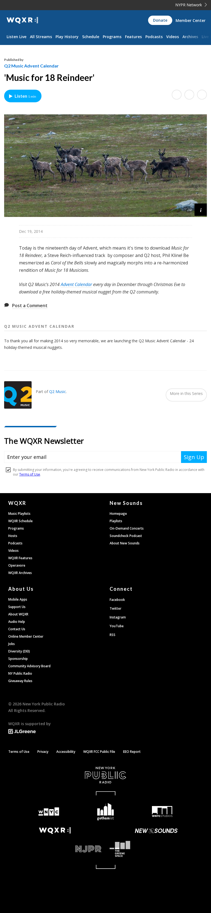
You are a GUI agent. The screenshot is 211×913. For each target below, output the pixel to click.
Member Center (191, 20)
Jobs (11, 643)
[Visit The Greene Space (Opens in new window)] (156, 849)
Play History (67, 36)
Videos (172, 36)
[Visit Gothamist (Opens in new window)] (105, 811)
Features (133, 36)
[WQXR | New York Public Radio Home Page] (22, 20)
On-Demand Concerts (127, 528)
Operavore (16, 565)
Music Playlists (19, 513)
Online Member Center (25, 636)
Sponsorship (18, 658)
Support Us (17, 606)
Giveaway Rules (20, 681)
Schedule (90, 36)
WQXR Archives (20, 572)
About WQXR (18, 614)
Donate (160, 20)
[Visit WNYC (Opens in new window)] (48, 811)
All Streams (41, 36)
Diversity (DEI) (19, 651)
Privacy (42, 751)
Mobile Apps (17, 599)
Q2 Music (57, 391)
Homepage (118, 513)
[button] (201, 209)
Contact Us (16, 629)
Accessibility (65, 751)
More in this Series (186, 393)
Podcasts (154, 36)
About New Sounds (125, 543)
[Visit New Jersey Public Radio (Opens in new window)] (55, 849)
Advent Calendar (76, 284)
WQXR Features (20, 558)
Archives (190, 36)
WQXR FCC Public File (99, 751)
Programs (112, 36)
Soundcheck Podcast (126, 535)
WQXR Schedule (20, 521)
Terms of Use (18, 751)
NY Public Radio (20, 673)
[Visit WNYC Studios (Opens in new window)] (162, 811)
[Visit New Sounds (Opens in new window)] (156, 830)
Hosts (12, 535)
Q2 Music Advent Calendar (31, 65)
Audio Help (16, 621)
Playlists (116, 521)
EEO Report (132, 751)
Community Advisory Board (29, 666)
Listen (25, 95)
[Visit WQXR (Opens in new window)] (55, 830)
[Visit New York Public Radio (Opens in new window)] (105, 775)
